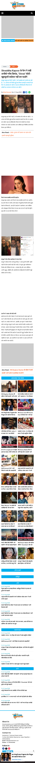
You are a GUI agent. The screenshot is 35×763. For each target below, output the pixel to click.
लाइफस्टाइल (17, 630)
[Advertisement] (17, 158)
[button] (2, 13)
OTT (17, 669)
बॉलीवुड (18, 577)
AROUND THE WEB (17, 378)
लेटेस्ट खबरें (17, 570)
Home (4, 66)
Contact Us (6, 733)
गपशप (13, 66)
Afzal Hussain (7, 92)
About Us (5, 722)
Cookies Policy (13, 761)
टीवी (17, 583)
